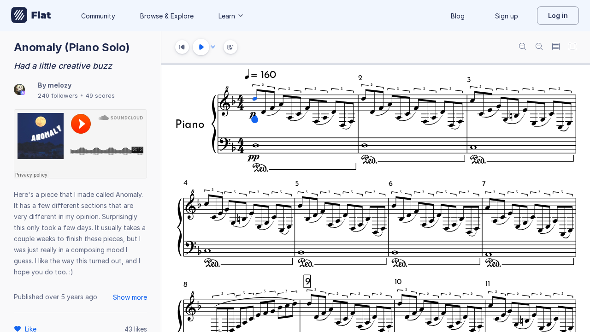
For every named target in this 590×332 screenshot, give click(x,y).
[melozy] (19, 90)
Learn (226, 16)
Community (98, 16)
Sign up (506, 16)
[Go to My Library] (31, 15)
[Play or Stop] (201, 47)
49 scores (100, 95)
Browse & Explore (167, 16)
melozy (59, 85)
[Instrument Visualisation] (230, 47)
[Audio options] (213, 47)
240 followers (58, 95)
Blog (458, 16)
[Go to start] (182, 47)
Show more (130, 297)
